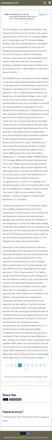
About (25, 437)
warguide (10, 2)
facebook (16, 399)
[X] (23, 433)
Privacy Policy (33, 437)
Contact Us (44, 437)
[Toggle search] (44, 2)
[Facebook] (29, 433)
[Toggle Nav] (49, 2)
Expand (42, 14)
